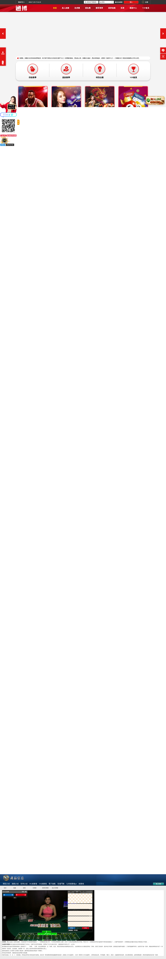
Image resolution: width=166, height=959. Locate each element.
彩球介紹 (24, 884)
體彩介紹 (6, 884)
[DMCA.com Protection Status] (7, 144)
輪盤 (14, 887)
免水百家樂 (55, 887)
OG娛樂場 (43, 884)
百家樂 (34, 887)
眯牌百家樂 (45, 887)
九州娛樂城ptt (71, 884)
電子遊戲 (52, 884)
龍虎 (5, 887)
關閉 (18, 122)
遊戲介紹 (15, 884)
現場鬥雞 (60, 884)
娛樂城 (81, 884)
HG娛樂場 (33, 884)
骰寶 (24, 887)
